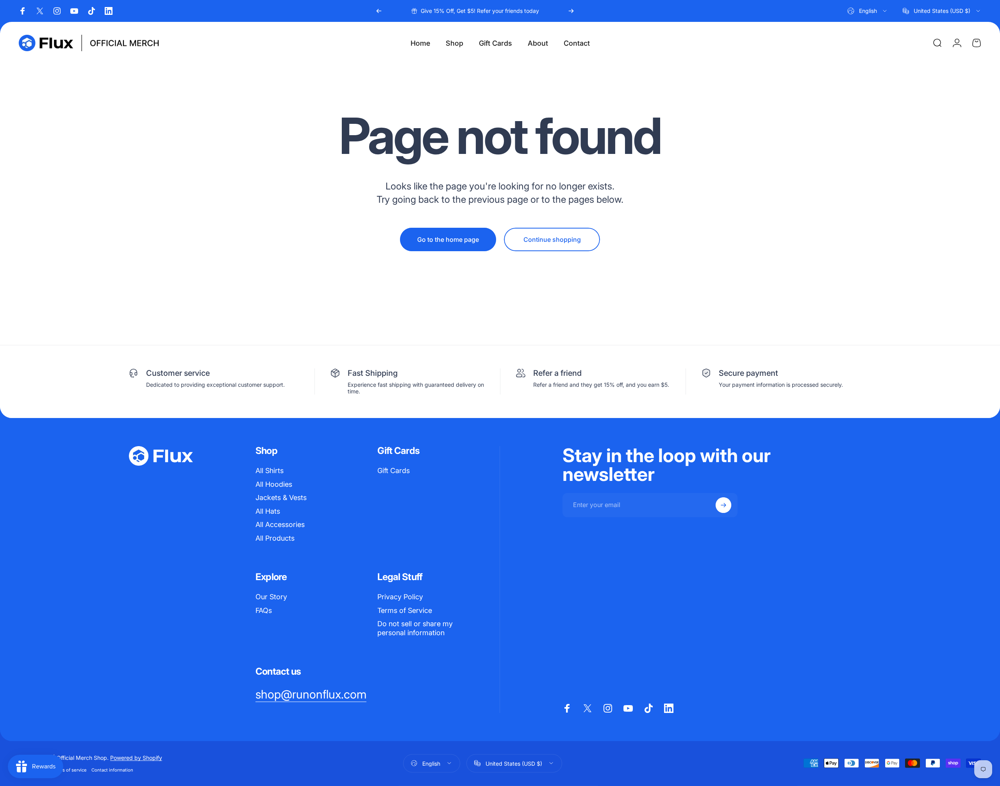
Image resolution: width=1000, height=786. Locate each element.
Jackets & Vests (281, 497)
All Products (275, 538)
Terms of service (69, 769)
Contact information (112, 769)
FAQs (263, 610)
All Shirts (269, 470)
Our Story (271, 597)
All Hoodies (273, 484)
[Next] (571, 11)
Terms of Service (404, 610)
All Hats (267, 511)
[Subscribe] (723, 505)
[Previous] (379, 11)
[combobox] (867, 11)
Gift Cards (393, 470)
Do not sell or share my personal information (415, 628)
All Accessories (280, 524)
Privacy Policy (400, 597)
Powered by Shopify (136, 757)
